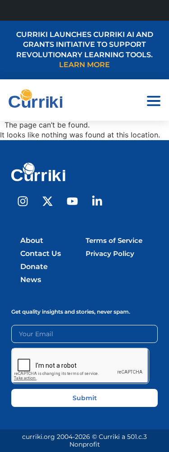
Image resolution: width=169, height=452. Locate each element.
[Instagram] (22, 201)
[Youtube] (72, 201)
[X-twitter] (47, 201)
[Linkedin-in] (97, 201)
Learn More (84, 64)
